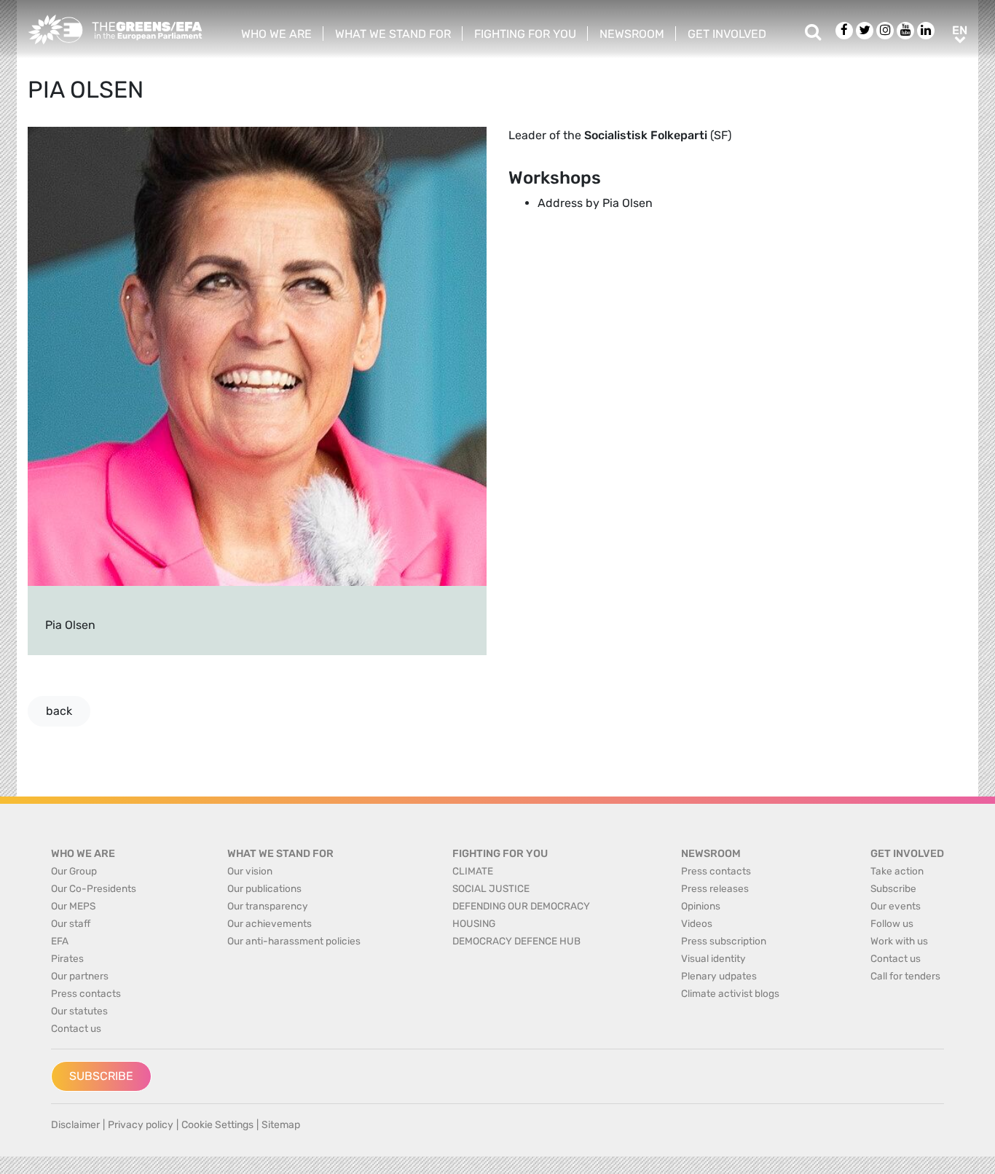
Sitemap (280, 1125)
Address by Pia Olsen (595, 203)
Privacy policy (140, 1125)
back (59, 711)
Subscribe (101, 1076)
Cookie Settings (217, 1125)
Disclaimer (75, 1125)
